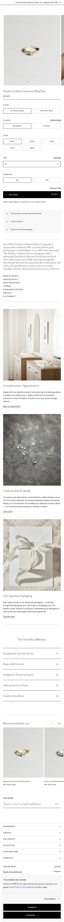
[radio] (17, 126)
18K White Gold (47, 111)
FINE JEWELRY (9, 839)
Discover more (9, 616)
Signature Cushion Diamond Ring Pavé (16, 781)
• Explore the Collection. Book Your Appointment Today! (27, 2)
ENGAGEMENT (9, 826)
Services (7, 293)
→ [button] (59, 723)
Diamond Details (10, 279)
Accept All (32, 907)
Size (5, 158)
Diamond (7, 120)
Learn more (7, 511)
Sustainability (9, 296)
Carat (5, 135)
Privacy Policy (20, 887)
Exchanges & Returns (13, 289)
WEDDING (7, 833)
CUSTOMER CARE (10, 852)
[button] (36, 81)
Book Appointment (11, 283)
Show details (49, 899)
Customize (30, 915)
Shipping (7, 286)
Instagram (57, 871)
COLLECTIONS (9, 845)
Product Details (10, 276)
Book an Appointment (12, 406)
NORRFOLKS (8, 858)
